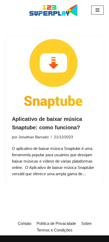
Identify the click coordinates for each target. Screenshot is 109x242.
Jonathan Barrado (34, 137)
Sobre (86, 223)
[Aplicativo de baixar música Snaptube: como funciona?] (54, 73)
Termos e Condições (54, 230)
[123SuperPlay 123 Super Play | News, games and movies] (54, 10)
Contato (24, 223)
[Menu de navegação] (97, 10)
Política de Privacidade (56, 223)
